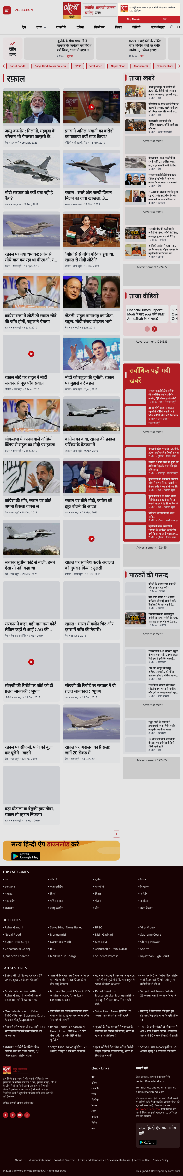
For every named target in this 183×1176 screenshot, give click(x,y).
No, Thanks (133, 19)
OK (165, 19)
